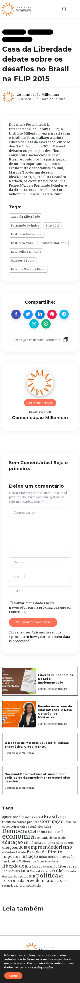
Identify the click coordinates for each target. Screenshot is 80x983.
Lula (25, 871)
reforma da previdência (25, 880)
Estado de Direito (44, 852)
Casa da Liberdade (25, 216)
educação (12, 842)
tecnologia (10, 885)
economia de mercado (50, 837)
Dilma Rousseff (50, 832)
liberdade (13, 866)
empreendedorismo (50, 847)
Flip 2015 (53, 225)
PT (61, 876)
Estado (21, 852)
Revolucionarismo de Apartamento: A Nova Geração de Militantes (55, 712)
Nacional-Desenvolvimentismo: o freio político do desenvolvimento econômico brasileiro (37, 777)
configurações (43, 967)
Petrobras (21, 876)
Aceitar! (13, 975)
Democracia (19, 831)
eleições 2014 (65, 842)
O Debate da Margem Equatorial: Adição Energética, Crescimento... (37, 744)
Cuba (47, 826)
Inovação (67, 857)
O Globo (59, 871)
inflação (29, 856)
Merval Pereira (41, 871)
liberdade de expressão (41, 866)
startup (54, 881)
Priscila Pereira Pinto (28, 269)
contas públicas (28, 822)
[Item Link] (19, 681)
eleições (48, 843)
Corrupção (52, 821)
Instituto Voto (22, 243)
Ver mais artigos (40, 403)
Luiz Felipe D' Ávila (26, 251)
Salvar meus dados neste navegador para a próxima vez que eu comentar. (40, 607)
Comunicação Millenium (38, 95)
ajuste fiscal (12, 817)
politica (47, 875)
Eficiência (32, 843)
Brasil (50, 816)
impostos (11, 856)
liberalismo (52, 861)
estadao (8, 852)
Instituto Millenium (26, 234)
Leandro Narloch (53, 243)
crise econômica (31, 826)
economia (18, 836)
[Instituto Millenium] (16, 9)
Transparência (30, 885)
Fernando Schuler (25, 225)
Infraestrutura (48, 856)
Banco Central (32, 817)
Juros (40, 861)
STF (63, 881)
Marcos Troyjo (22, 260)
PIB (32, 876)
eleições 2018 (14, 847)
